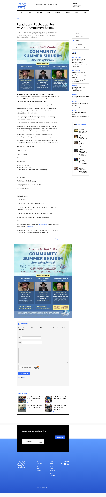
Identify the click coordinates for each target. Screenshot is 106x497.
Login (19, 377)
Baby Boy (74, 85)
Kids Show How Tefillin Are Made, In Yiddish (60, 398)
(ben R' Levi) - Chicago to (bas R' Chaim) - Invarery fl (80, 75)
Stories (51, 474)
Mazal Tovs (57, 12)
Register (23, 377)
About (85, 12)
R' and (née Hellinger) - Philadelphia (78, 88)
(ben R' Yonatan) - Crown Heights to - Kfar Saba (79, 60)
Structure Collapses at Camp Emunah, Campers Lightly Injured (83, 153)
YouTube (30, 227)
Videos (51, 472)
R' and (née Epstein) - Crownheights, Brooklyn (80, 114)
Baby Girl (74, 94)
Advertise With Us (41, 472)
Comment (21, 346)
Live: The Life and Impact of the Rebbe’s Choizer (35, 406)
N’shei (48, 12)
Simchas (39, 470)
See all (87, 119)
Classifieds (67, 12)
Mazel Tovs (52, 470)
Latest (51, 461)
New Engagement (76, 57)
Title (19, 337)
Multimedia (39, 463)
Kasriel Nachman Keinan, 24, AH (83, 137)
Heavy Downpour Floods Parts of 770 (83, 144)
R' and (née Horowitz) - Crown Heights (80, 105)
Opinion (29, 12)
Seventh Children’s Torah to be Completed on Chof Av (35, 399)
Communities (39, 12)
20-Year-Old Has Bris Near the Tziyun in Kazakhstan (59, 407)
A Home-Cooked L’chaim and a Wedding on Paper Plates (83, 170)
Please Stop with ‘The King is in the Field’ (83, 131)
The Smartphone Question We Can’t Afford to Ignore (83, 162)
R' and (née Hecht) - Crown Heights (80, 97)
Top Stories (39, 465)
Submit (77, 12)
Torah (20, 12)
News (18, 18)
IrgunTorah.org (42, 224)
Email (20, 342)
